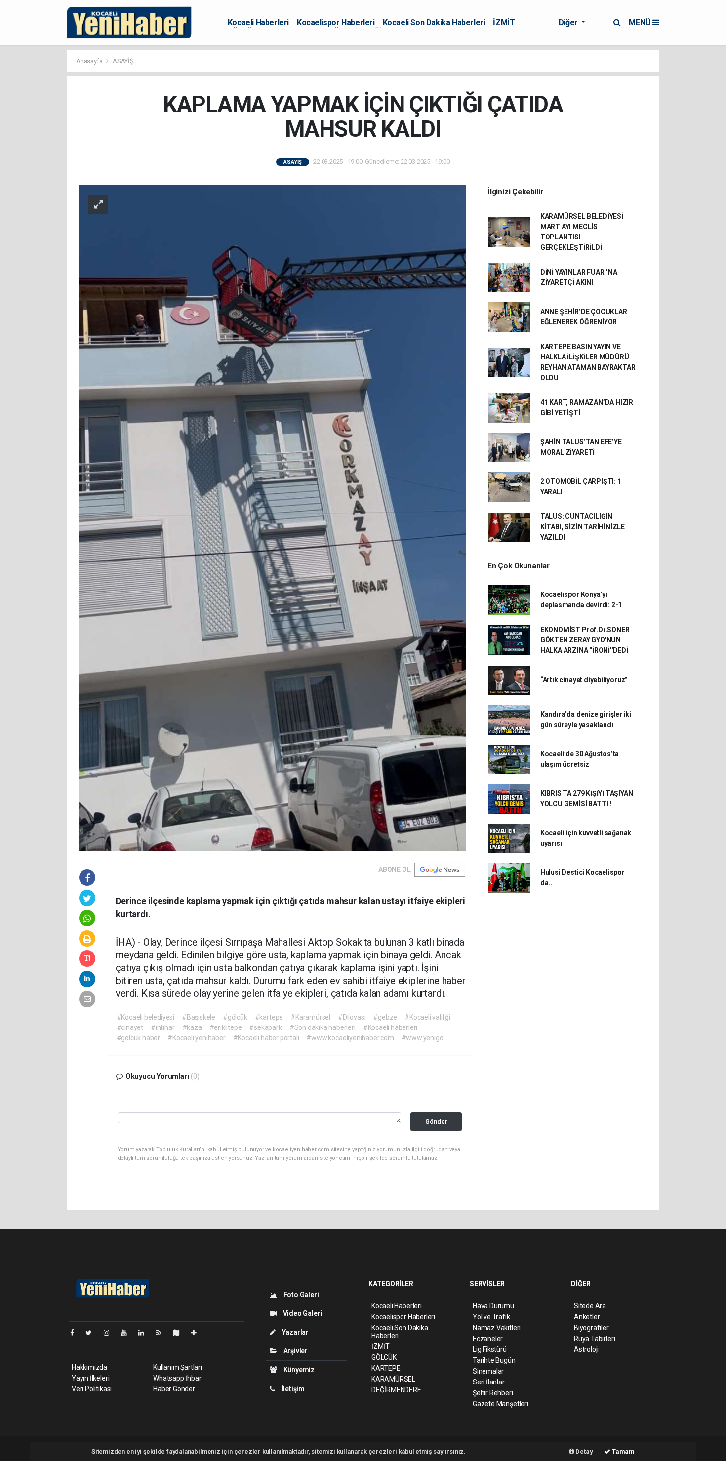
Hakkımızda (89, 1367)
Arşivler (295, 1351)
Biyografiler (591, 1328)
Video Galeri (302, 1313)
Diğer (569, 22)
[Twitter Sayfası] (92, 1333)
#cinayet (130, 1027)
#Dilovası (351, 1017)
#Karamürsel (310, 1017)
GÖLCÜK (384, 1357)
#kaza (192, 1027)
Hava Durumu (493, 1306)
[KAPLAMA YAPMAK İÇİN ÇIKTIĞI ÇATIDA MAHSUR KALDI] (272, 517)
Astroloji (586, 1349)
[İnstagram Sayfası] (111, 1333)
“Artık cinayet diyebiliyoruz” (584, 680)
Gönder (436, 1121)
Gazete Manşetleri (500, 1404)
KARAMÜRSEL (393, 1379)
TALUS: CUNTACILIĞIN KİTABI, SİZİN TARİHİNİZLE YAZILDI (582, 527)
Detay (583, 1451)
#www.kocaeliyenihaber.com (350, 1038)
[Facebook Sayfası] (76, 1333)
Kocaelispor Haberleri (336, 22)
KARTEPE (386, 1368)
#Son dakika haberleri (322, 1027)
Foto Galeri (300, 1295)
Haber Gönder (174, 1389)
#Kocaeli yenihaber (196, 1038)
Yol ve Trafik (491, 1317)
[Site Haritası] (180, 1333)
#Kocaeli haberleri (390, 1027)
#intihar (162, 1027)
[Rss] (162, 1333)
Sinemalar (488, 1371)
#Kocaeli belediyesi (145, 1017)
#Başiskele (198, 1017)
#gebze (385, 1017)
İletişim (292, 1389)
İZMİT (504, 22)
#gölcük (235, 1017)
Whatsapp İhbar (177, 1378)
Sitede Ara (590, 1306)
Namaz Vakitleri (497, 1328)
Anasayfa (90, 61)
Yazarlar (295, 1332)
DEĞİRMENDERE (396, 1390)
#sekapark (265, 1027)
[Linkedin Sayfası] (145, 1333)
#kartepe (269, 1017)
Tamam (622, 1451)
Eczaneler (488, 1339)
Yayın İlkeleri (90, 1378)
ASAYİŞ (123, 61)
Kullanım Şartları (177, 1367)
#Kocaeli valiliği (427, 1017)
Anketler (587, 1317)
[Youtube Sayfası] (128, 1333)
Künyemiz (298, 1370)
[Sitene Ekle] (197, 1333)
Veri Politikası (92, 1389)
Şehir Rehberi (493, 1393)
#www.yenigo (423, 1038)
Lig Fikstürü (490, 1349)
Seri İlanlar (489, 1382)
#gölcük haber (139, 1038)
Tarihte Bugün (494, 1360)
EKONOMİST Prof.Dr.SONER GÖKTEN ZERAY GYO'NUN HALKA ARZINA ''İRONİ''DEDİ (585, 640)
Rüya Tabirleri (594, 1339)
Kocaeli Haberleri (258, 22)
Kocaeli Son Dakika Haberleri (434, 22)
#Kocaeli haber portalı (266, 1038)
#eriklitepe (225, 1027)
